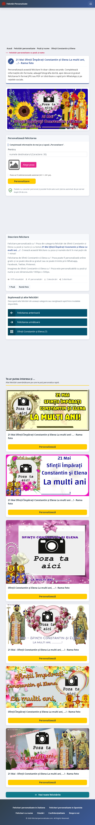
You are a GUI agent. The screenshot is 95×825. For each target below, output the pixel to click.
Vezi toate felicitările (49, 794)
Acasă (9, 48)
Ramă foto (24, 287)
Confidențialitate (56, 813)
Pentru (12, 149)
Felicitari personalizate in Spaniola (65, 807)
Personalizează (47, 446)
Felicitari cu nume (24, 813)
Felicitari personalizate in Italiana (29, 807)
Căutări (40, 813)
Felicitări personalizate (24, 48)
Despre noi (74, 813)
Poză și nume (43, 48)
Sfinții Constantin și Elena (63, 48)
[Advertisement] (47, 27)
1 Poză (12, 287)
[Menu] (90, 4)
